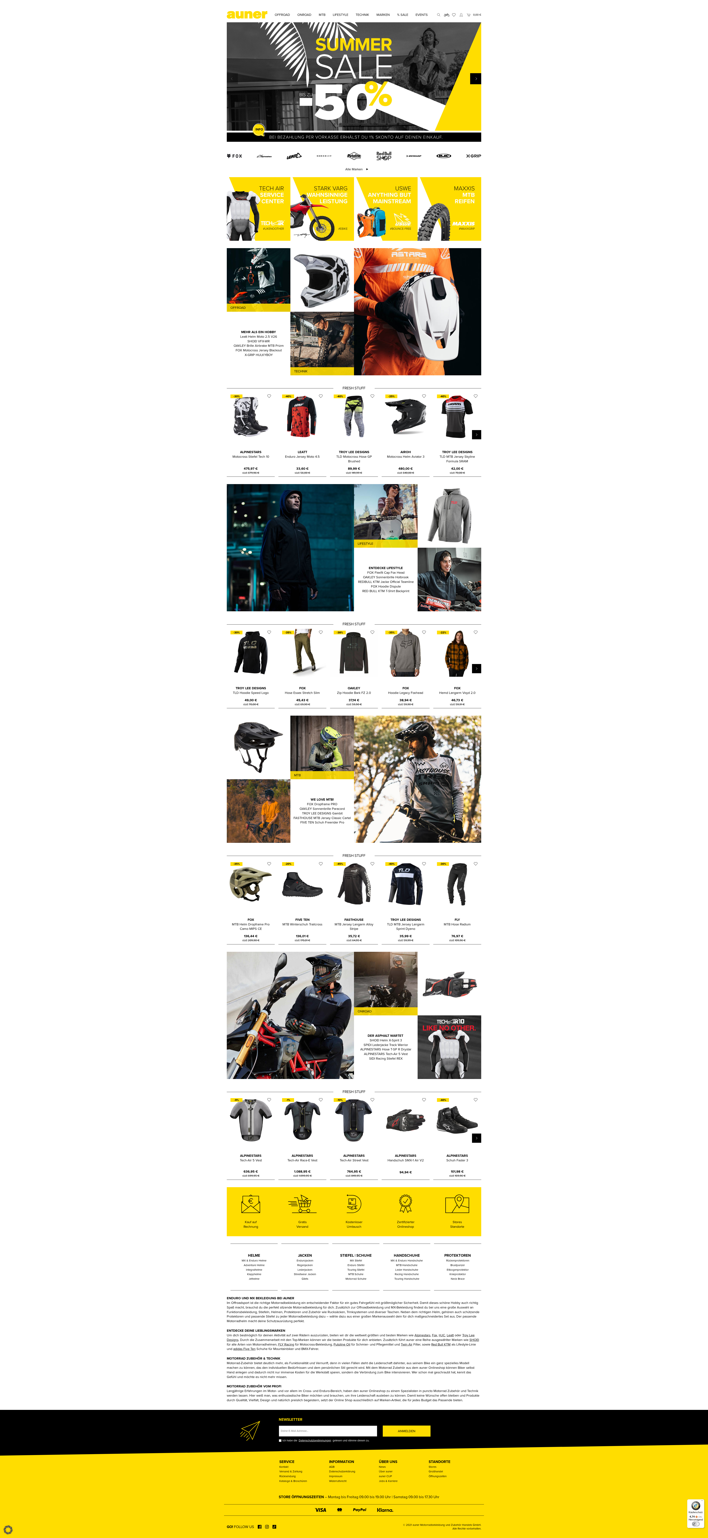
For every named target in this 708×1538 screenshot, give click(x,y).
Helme (254, 1255)
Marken (383, 14)
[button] (475, 78)
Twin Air (406, 1344)
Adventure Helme (254, 1265)
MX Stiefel (356, 1261)
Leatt (450, 1335)
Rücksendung (287, 1476)
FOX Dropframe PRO (322, 804)
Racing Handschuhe (407, 1274)
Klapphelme (254, 1274)
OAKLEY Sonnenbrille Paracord (322, 808)
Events (422, 14)
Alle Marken (354, 169)
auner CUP (385, 1476)
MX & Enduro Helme (254, 1261)
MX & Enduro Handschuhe (407, 1261)
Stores (432, 1467)
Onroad (304, 14)
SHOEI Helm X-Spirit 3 (386, 1040)
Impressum (335, 1476)
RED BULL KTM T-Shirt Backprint (385, 591)
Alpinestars (422, 1335)
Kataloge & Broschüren (293, 1481)
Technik (362, 14)
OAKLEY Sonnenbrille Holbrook (386, 577)
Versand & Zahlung (290, 1471)
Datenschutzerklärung (342, 1471)
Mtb (322, 14)
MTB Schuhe (355, 1274)
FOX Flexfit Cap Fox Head (386, 572)
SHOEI (474, 1339)
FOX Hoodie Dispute (386, 586)
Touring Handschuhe (406, 1279)
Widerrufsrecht (337, 1481)
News (382, 1467)
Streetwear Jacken (305, 1274)
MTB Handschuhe (406, 1265)
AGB (331, 1467)
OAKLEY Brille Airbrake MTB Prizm (259, 345)
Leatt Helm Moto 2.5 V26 (258, 336)
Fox (434, 1335)
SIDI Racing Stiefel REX (386, 1058)
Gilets (305, 1279)
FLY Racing (286, 1344)
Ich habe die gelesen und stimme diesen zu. (325, 1440)
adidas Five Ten (244, 1348)
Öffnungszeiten (438, 1476)
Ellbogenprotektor (458, 1270)
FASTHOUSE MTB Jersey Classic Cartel (322, 818)
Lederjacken (305, 1270)
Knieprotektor (458, 1274)
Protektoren (457, 1255)
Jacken (305, 1255)
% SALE (402, 14)
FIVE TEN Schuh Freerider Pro (322, 822)
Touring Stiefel (355, 1270)
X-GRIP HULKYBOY (259, 354)
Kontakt (283, 1467)
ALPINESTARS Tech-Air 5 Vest (386, 1054)
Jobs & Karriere (388, 1481)
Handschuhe (407, 1255)
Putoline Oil (342, 1344)
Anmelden (406, 1431)
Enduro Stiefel (356, 1265)
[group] (354, 82)
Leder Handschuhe (406, 1270)
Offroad (282, 14)
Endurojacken (305, 1261)
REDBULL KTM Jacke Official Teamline (386, 581)
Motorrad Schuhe (356, 1279)
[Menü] (702, 1501)
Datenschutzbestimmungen (315, 1440)
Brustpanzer (457, 1265)
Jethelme (254, 1279)
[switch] (696, 1524)
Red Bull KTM (441, 1344)
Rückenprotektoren (457, 1261)
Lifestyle (340, 14)
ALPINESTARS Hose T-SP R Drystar (385, 1049)
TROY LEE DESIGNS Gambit (322, 813)
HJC (442, 1335)
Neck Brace (458, 1279)
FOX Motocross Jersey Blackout (259, 350)
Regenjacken (305, 1265)
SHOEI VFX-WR (258, 341)
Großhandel (436, 1471)
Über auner (386, 1471)
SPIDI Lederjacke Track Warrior (386, 1044)
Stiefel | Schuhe (356, 1255)
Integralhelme (254, 1270)
